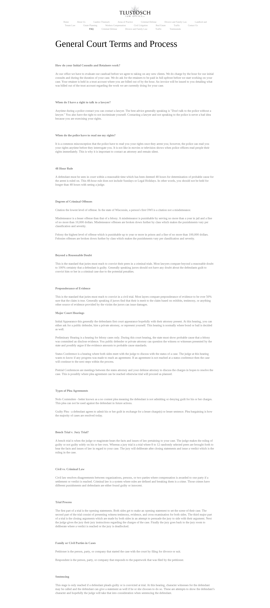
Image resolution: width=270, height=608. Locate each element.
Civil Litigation (141, 25)
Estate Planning (90, 25)
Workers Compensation (115, 25)
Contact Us (193, 25)
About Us (81, 22)
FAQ (91, 29)
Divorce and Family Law (176, 22)
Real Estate (161, 25)
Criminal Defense (148, 22)
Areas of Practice (125, 22)
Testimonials (175, 29)
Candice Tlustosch (101, 22)
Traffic (177, 25)
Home (66, 22)
